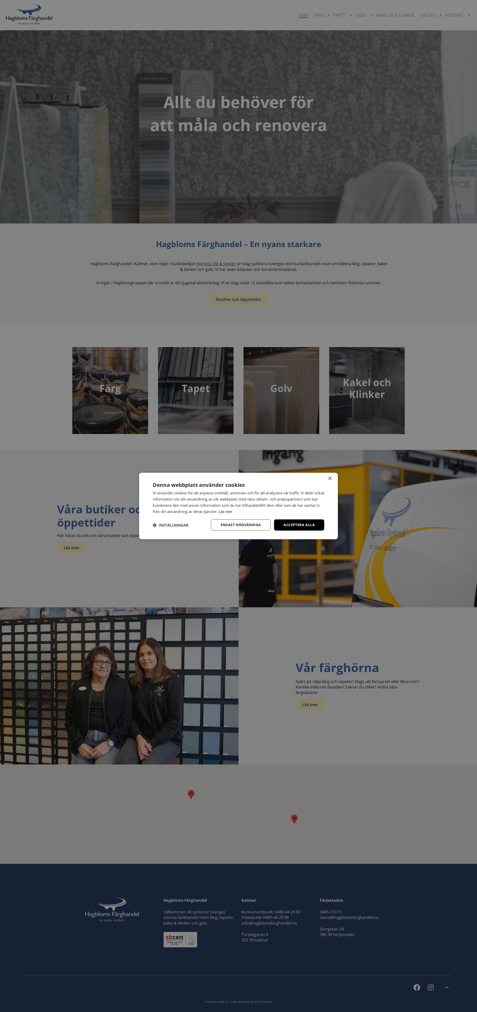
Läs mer (225, 511)
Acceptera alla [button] (299, 524)
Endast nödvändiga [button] (241, 524)
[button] (171, 525)
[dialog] (238, 506)
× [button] (330, 478)
